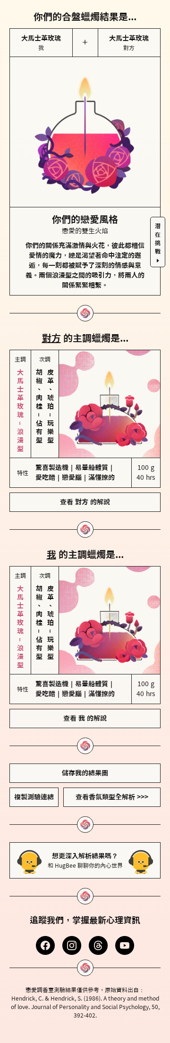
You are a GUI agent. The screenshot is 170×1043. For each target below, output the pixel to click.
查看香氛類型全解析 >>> (112, 797)
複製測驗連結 (34, 797)
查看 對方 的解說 (85, 502)
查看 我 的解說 (85, 718)
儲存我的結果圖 (85, 773)
